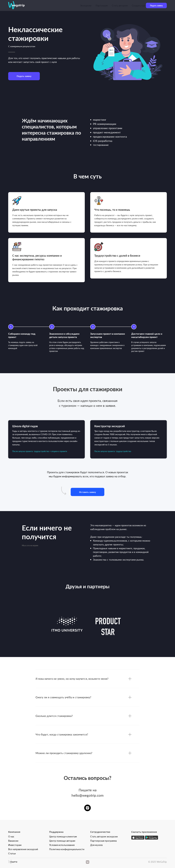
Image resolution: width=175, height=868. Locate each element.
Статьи (12, 853)
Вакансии (13, 840)
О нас (11, 836)
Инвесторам (14, 845)
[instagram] (87, 808)
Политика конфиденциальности (66, 849)
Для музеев (96, 845)
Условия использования (62, 845)
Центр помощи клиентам (63, 836)
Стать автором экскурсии (104, 836)
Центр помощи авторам (62, 840)
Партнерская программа (103, 840)
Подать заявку (156, 5)
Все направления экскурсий (23, 849)
